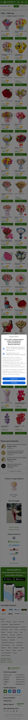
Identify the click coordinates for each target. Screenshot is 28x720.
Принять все (14, 378)
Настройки (14, 383)
